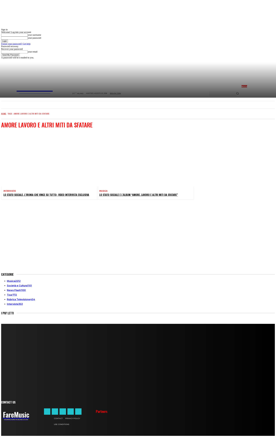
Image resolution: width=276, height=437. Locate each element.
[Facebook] (47, 411)
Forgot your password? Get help (15, 44)
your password (34, 38)
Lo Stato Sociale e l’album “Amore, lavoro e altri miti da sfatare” (138, 195)
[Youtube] (78, 411)
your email (32, 51)
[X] (70, 411)
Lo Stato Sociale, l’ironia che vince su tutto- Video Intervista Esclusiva (46, 195)
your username (34, 35)
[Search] (237, 93)
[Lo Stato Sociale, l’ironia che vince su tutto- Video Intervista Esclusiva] (47, 159)
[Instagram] (55, 411)
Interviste (9, 191)
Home (3, 113)
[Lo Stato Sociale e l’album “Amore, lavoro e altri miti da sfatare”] (143, 159)
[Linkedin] (63, 411)
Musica (103, 191)
